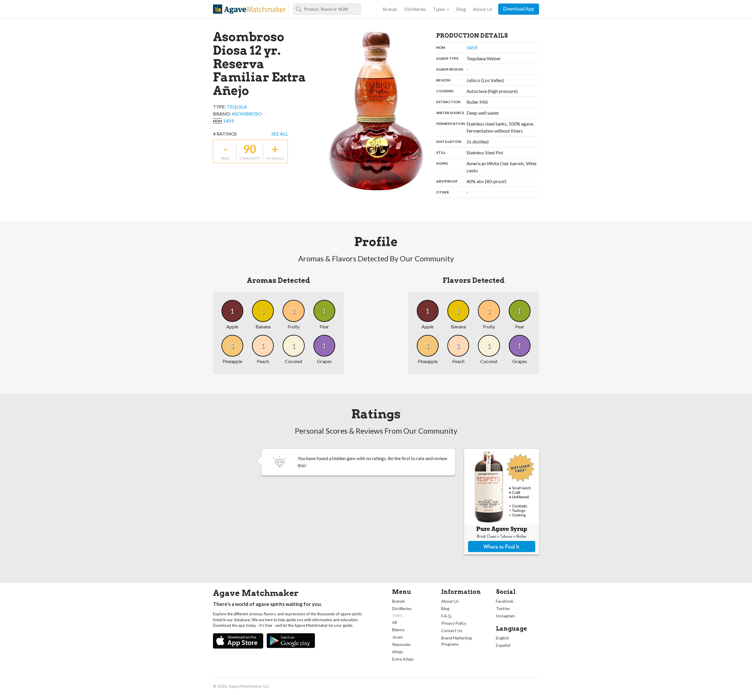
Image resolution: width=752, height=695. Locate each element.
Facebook (504, 601)
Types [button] (439, 9)
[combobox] (327, 9)
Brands (390, 9)
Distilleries (415, 9)
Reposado (401, 644)
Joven (397, 636)
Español (503, 645)
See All (279, 133)
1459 (228, 120)
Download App (518, 8)
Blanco (398, 629)
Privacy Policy (453, 623)
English (502, 637)
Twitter (503, 608)
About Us (482, 9)
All (394, 622)
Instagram (505, 615)
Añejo (397, 651)
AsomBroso (247, 113)
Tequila (237, 106)
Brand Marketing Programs (456, 640)
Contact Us (451, 630)
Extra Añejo (403, 658)
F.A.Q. (446, 615)
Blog (461, 9)
